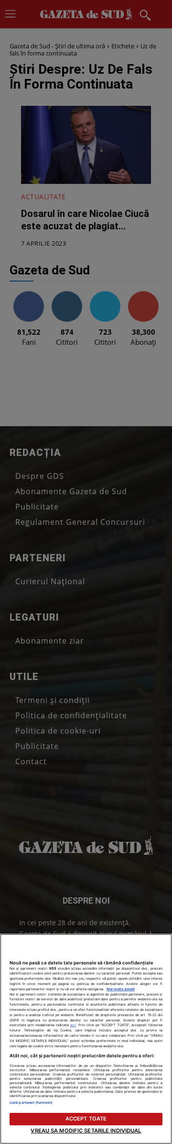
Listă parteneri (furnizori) (31, 1102)
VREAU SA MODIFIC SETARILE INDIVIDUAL (86, 1130)
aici (73, 1025)
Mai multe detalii (121, 989)
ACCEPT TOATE (86, 1118)
